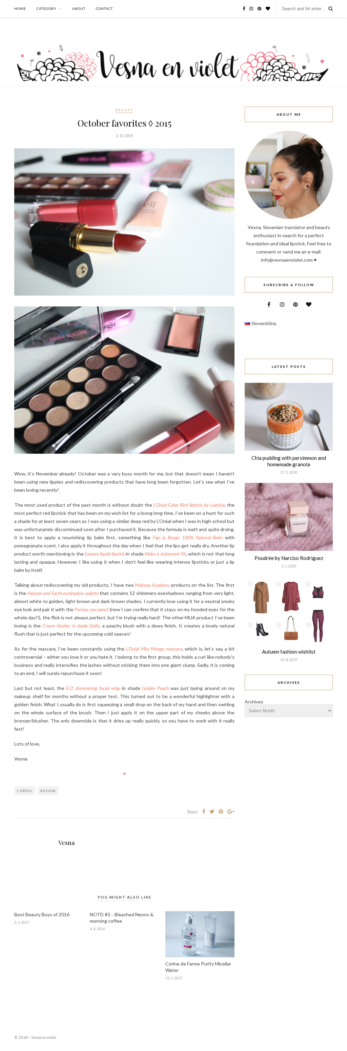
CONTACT (104, 8)
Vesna (66, 843)
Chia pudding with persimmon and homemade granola (288, 461)
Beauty (124, 110)
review (48, 791)
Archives (254, 702)
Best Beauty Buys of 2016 (41, 914)
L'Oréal (25, 791)
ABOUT (78, 8)
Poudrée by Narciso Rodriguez (288, 558)
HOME (20, 8)
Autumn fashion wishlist (288, 652)
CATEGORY (47, 8)
